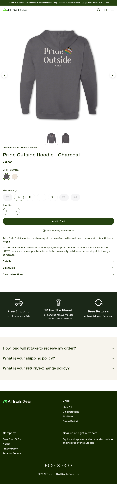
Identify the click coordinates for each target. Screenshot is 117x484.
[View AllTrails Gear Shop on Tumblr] (64, 465)
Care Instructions (13, 274)
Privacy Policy (10, 448)
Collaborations (71, 411)
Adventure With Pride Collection (20, 147)
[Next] (113, 75)
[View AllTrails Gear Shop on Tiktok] (53, 465)
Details (7, 261)
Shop (66, 400)
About (6, 443)
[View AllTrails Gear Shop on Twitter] (70, 465)
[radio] (6, 176)
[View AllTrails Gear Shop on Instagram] (47, 465)
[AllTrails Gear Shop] (15, 9)
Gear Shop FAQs (12, 439)
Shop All (67, 407)
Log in (85, 3)
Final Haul (68, 416)
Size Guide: (8, 190)
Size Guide (9, 267)
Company (9, 433)
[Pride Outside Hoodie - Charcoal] (51, 138)
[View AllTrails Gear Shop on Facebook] (58, 465)
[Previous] (4, 75)
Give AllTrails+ (70, 421)
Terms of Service (12, 453)
